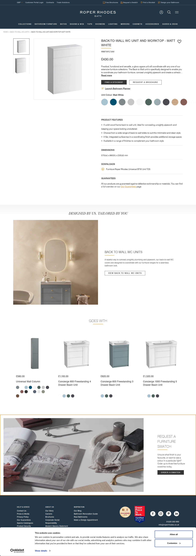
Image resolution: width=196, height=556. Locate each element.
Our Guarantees (128, 186)
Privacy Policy (23, 517)
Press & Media (23, 514)
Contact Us (21, 511)
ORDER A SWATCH (170, 472)
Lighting (112, 24)
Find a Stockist (114, 82)
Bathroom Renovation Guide (86, 514)
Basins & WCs (77, 24)
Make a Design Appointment (86, 520)
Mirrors (125, 24)
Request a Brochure (145, 82)
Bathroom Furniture (46, 24)
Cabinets (137, 24)
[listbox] (64, 69)
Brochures (49, 517)
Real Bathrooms (80, 517)
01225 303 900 (172, 522)
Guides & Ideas (170, 24)
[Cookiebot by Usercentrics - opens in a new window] (17, 551)
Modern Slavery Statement (56, 526)
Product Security (24, 526)
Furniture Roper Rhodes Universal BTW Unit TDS (128, 169)
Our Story (49, 511)
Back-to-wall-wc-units (19, 32)
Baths (63, 24)
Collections (24, 24)
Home (5, 32)
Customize (172, 543)
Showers (100, 24)
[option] (64, 69)
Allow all (174, 534)
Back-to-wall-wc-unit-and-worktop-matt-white (50, 32)
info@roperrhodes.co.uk (169, 525)
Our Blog (77, 511)
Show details (41, 551)
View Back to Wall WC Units (125, 273)
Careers (48, 514)
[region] (64, 68)
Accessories (152, 24)
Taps (89, 24)
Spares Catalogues (25, 523)
